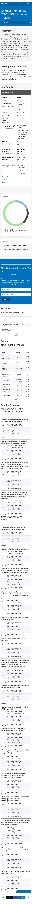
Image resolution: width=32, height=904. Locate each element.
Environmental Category (21, 150)
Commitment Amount (6, 150)
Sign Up (6, 299)
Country (4, 110)
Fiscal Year (20, 142)
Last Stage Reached (23, 165)
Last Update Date (22, 171)
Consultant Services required (8, 166)
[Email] (3, 897)
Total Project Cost (8, 126)
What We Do (4, 3)
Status (19, 97)
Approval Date (6, 116)
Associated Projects (8, 177)
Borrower (20, 104)
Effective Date (21, 116)
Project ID (5, 97)
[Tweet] (9, 897)
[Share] (16, 897)
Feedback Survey (24, 892)
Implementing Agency (21, 127)
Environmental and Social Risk (8, 158)
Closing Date (21, 157)
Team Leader (6, 103)
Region (4, 141)
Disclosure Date (22, 110)
